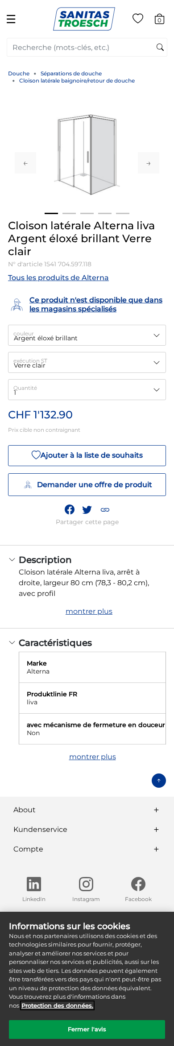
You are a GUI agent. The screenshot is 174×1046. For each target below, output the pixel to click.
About (24, 810)
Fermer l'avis (87, 1029)
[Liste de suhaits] (138, 20)
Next (148, 163)
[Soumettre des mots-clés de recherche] (160, 47)
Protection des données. (57, 1005)
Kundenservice (40, 829)
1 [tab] (51, 213)
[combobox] (87, 47)
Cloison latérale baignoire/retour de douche (77, 80)
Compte (28, 849)
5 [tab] (122, 213)
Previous (25, 163)
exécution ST (30, 360)
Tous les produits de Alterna (58, 277)
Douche (18, 73)
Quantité (25, 387)
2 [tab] (69, 213)
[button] (105, 510)
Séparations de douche (71, 73)
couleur (23, 333)
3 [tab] (87, 213)
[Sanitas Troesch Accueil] (84, 18)
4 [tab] (105, 213)
